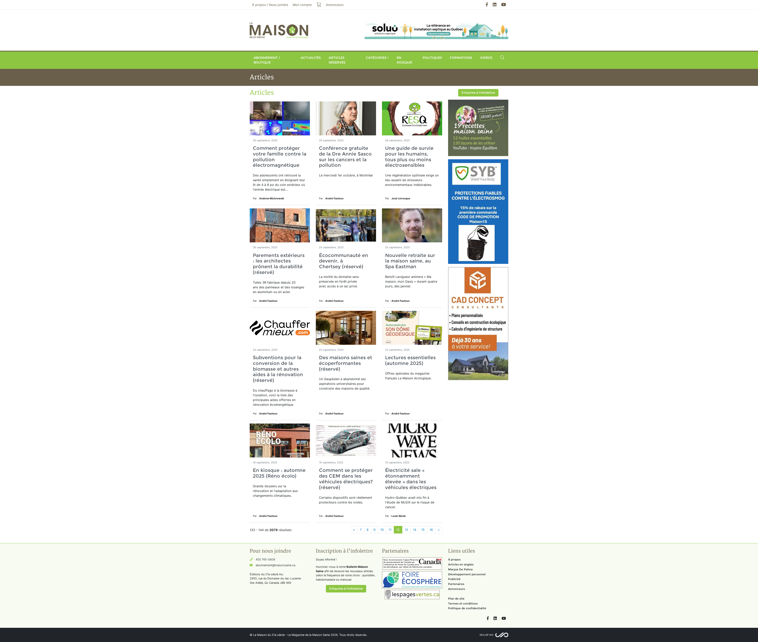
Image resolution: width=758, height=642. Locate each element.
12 (398, 530)
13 (406, 530)
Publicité (454, 579)
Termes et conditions (463, 603)
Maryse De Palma (460, 569)
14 (414, 530)
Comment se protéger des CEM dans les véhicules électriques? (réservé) (346, 478)
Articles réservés (337, 60)
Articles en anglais (461, 564)
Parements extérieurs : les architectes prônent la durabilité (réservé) (279, 263)
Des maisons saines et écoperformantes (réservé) (345, 363)
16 (431, 530)
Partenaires (456, 584)
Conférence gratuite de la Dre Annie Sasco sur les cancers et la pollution (345, 156)
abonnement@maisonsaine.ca (275, 565)
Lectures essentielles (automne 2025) (410, 360)
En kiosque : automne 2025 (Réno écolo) (279, 473)
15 (423, 530)
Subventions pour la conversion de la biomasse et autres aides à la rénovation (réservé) (278, 369)
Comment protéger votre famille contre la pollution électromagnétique (279, 156)
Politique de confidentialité (467, 608)
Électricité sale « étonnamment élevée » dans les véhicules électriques (410, 478)
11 (390, 530)
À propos (454, 559)
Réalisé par (486, 635)
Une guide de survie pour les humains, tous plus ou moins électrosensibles (409, 156)
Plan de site (456, 598)
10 (382, 530)
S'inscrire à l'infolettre (478, 93)
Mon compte (302, 5)
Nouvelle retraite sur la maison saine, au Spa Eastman (410, 261)
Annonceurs (456, 589)
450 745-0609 (265, 559)
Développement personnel (467, 574)
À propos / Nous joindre (270, 5)
